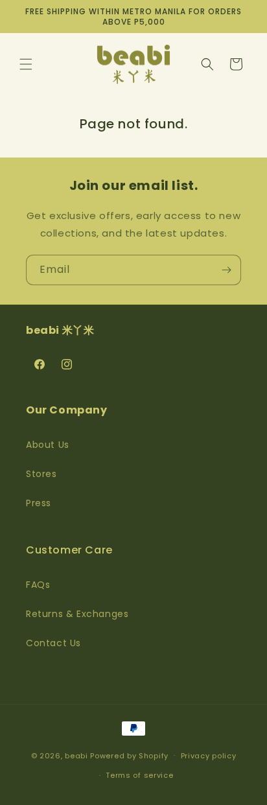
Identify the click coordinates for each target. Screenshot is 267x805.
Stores (41, 473)
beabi (76, 755)
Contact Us (53, 642)
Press (38, 502)
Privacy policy (209, 756)
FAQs (38, 584)
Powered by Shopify (129, 755)
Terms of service (139, 775)
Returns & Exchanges (77, 613)
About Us (47, 444)
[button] (26, 64)
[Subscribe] (226, 270)
